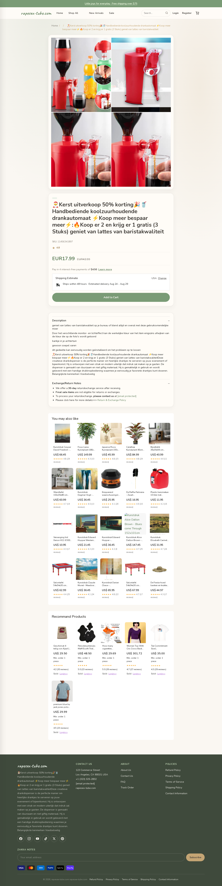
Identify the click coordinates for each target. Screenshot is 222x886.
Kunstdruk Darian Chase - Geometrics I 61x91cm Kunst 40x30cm (110, 584)
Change (162, 278)
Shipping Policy (173, 787)
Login (176, 13)
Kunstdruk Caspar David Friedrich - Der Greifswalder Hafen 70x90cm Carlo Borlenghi (62, 449)
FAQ (123, 781)
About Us (126, 770)
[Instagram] (29, 838)
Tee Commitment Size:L (159, 647)
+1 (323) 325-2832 (86, 779)
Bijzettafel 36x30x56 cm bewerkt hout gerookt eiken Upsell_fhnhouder (159, 449)
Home (60, 13)
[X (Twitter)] (54, 838)
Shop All (73, 13)
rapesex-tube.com (36, 13)
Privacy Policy (172, 776)
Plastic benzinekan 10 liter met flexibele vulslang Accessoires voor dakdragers (160, 494)
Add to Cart (111, 297)
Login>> (64, 673)
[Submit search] (167, 13)
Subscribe (195, 857)
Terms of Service (174, 781)
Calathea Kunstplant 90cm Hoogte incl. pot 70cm (134, 449)
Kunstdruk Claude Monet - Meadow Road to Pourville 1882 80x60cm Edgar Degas (86, 584)
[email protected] (126, 396)
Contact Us (127, 776)
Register (186, 13)
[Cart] (197, 13)
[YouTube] (37, 838)
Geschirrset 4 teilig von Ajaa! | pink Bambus (61, 647)
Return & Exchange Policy (111, 400)
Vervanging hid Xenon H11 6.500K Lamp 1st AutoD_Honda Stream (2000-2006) (62, 539)
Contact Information (176, 793)
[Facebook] (20, 838)
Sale (111, 13)
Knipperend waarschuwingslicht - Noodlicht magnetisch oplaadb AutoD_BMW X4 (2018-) (111, 494)
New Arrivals (96, 13)
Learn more (105, 269)
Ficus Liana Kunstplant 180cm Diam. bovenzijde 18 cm (87, 449)
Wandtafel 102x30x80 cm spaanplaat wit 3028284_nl (60, 494)
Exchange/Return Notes (66, 383)
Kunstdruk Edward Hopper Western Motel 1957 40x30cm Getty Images (87, 539)
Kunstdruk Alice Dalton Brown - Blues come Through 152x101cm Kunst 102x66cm (135, 539)
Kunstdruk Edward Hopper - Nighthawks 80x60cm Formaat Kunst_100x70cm (111, 539)
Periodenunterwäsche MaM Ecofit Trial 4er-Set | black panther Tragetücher (86, 647)
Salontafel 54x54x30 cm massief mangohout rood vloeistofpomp (61, 584)
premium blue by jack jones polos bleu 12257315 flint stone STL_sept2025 (61, 706)
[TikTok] (45, 838)
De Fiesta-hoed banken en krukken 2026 (159, 584)
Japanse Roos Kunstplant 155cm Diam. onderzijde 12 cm (111, 449)
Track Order (127, 787)
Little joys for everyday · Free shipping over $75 (111, 3)
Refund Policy (173, 770)
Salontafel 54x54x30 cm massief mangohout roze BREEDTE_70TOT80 (135, 584)
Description (59, 320)
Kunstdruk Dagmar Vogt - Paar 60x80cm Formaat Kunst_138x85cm (86, 494)
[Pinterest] (62, 838)
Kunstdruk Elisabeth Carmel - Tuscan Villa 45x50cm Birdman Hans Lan (160, 539)
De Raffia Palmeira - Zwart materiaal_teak (135, 494)
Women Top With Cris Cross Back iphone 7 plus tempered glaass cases (135, 647)
